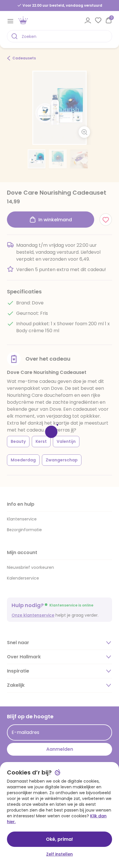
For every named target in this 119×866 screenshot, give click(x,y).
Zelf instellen (59, 854)
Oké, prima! (59, 839)
